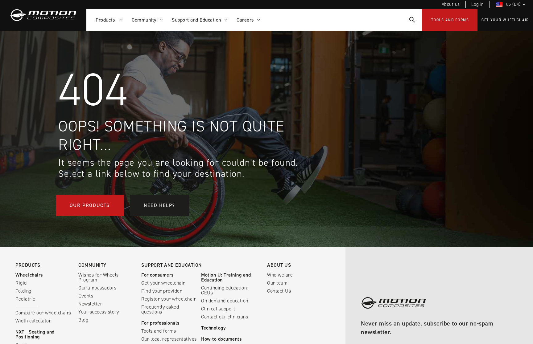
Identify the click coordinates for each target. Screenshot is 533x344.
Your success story (98, 312)
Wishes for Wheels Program (98, 277)
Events (85, 296)
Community (92, 265)
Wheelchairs (29, 275)
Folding (23, 291)
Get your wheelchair (505, 20)
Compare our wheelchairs (43, 313)
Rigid (21, 283)
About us (451, 4)
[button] (511, 4)
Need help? (159, 205)
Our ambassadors (97, 288)
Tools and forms (450, 20)
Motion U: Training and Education (226, 277)
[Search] (411, 20)
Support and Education (171, 265)
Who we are (280, 275)
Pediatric (25, 299)
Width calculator (33, 321)
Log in (477, 4)
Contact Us (279, 291)
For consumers (157, 275)
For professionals (160, 323)
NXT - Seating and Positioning (35, 334)
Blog (83, 320)
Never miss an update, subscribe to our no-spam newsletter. (427, 327)
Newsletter (90, 304)
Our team (277, 283)
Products (107, 20)
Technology (213, 328)
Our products (90, 205)
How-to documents (221, 339)
